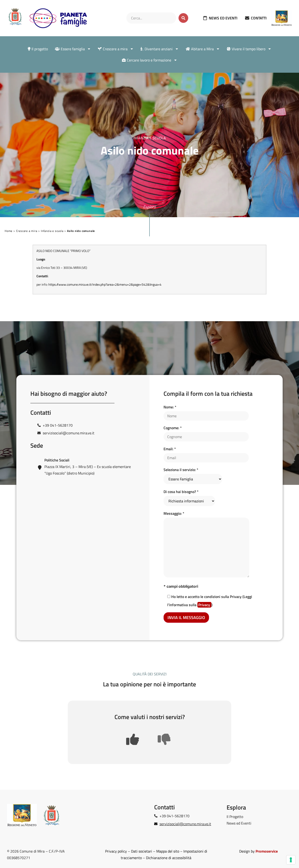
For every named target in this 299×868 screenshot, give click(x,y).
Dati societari (141, 851)
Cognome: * (173, 428)
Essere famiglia (73, 49)
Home (8, 231)
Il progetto (40, 49)
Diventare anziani (159, 49)
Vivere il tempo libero (248, 49)
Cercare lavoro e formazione (149, 60)
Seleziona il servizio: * (181, 469)
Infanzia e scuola (52, 231)
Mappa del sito (167, 851)
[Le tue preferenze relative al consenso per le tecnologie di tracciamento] (290, 859)
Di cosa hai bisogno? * (181, 491)
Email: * (170, 449)
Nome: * (170, 407)
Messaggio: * (174, 513)
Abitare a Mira (202, 49)
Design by (258, 851)
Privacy (204, 605)
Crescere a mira (115, 49)
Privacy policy (116, 851)
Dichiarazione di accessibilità (168, 858)
